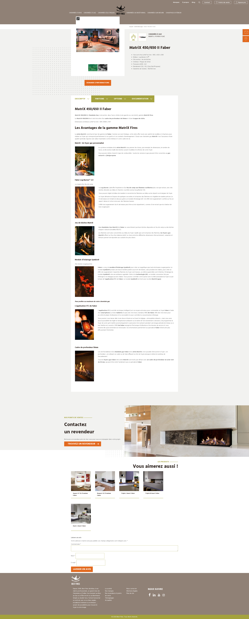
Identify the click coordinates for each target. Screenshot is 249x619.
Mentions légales (132, 591)
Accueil (131, 27)
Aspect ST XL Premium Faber (80, 494)
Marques (176, 2)
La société (108, 588)
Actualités (108, 600)
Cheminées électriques (106, 13)
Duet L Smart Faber (79, 526)
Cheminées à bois (75, 13)
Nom (73, 556)
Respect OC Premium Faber (104, 494)
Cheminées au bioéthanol (136, 13)
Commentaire (76, 544)
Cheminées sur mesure (155, 13)
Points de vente (224, 2)
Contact (207, 2)
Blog (193, 2)
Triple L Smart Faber (128, 493)
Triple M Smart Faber (152, 493)
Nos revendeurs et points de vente (113, 594)
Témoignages (109, 598)
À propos (185, 2)
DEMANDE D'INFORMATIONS (97, 82)
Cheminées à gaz (90, 13)
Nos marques (109, 591)
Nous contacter (131, 588)
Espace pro (242, 2)
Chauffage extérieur (173, 13)
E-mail (73, 562)
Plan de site (130, 593)
